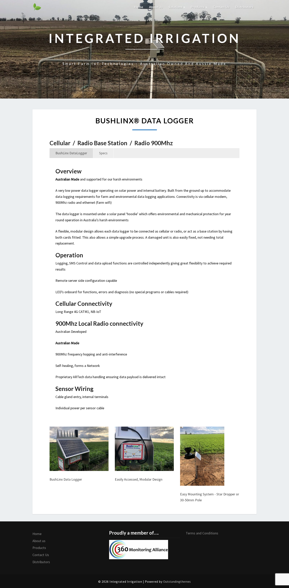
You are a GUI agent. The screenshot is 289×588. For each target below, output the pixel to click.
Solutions (176, 7)
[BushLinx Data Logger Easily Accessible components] (144, 450)
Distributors (244, 7)
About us (156, 7)
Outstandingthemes (177, 581)
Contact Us (40, 555)
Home (138, 7)
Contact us (221, 7)
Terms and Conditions (202, 533)
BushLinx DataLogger (71, 153)
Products (198, 7)
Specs (103, 153)
